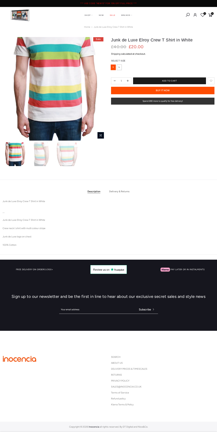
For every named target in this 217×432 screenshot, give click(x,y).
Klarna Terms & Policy (122, 404)
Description (93, 191)
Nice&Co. (143, 426)
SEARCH (116, 357)
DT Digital (128, 426)
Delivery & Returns (119, 191)
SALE (112, 15)
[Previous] (8, 88)
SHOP (88, 15)
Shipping (115, 53)
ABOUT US (117, 363)
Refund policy (118, 398)
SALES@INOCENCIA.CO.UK (126, 386)
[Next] (100, 88)
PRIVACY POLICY (120, 380)
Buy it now (163, 90)
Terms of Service (120, 392)
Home (87, 27)
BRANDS (125, 15)
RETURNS (116, 374)
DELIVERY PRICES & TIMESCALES (129, 368)
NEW (101, 15)
